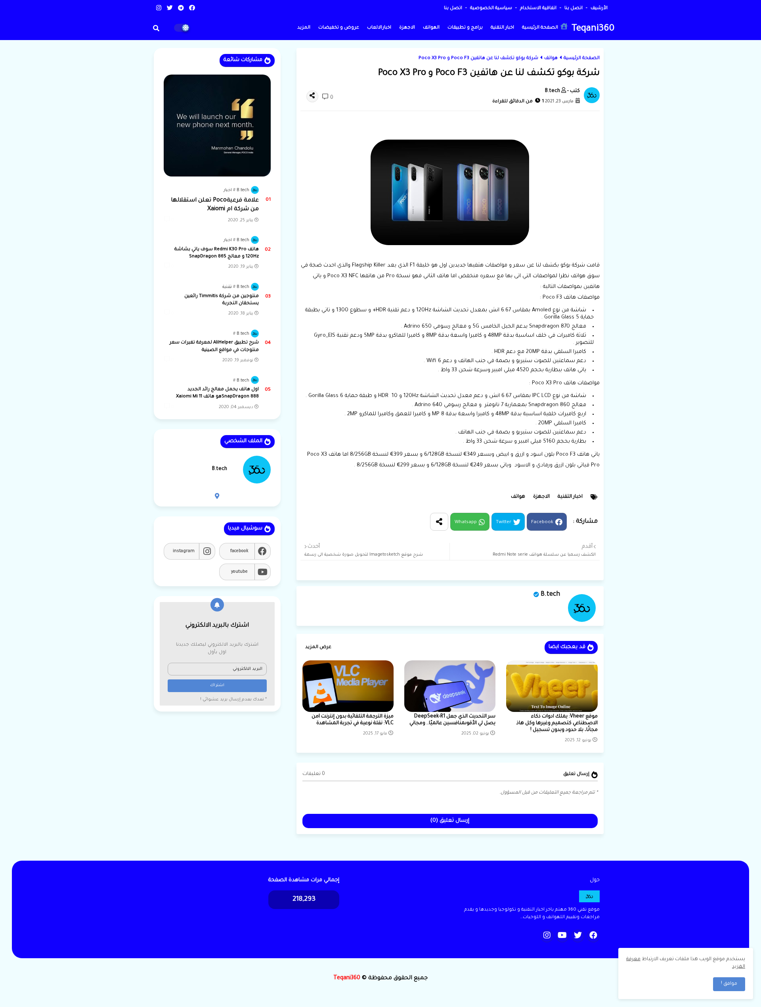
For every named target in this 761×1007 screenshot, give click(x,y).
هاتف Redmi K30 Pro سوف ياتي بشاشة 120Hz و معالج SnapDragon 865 (216, 253)
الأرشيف (598, 8)
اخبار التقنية (502, 28)
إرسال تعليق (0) (449, 821)
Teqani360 (593, 29)
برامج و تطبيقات (465, 28)
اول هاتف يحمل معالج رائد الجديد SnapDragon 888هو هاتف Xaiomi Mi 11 (217, 393)
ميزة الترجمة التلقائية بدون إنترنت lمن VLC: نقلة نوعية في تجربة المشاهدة (353, 720)
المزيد (303, 28)
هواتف (551, 58)
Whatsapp (466, 522)
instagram (184, 551)
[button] (156, 28)
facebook (239, 551)
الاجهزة (407, 28)
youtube (239, 572)
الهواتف (431, 28)
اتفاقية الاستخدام (537, 8)
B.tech (550, 594)
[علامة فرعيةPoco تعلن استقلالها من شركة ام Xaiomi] (217, 125)
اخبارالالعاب (379, 28)
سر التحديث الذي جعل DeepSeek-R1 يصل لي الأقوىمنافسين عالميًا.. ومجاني (452, 720)
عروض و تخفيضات (338, 28)
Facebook (542, 522)
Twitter (503, 522)
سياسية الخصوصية (490, 8)
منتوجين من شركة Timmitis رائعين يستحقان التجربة (221, 300)
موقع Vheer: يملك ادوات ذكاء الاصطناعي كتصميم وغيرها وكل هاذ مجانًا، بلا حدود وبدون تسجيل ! (557, 723)
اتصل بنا (573, 8)
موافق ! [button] (729, 984)
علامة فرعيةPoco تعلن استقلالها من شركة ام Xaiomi (215, 205)
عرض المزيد (318, 647)
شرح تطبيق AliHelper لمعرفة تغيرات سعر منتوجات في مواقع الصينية (214, 346)
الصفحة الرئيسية (540, 28)
